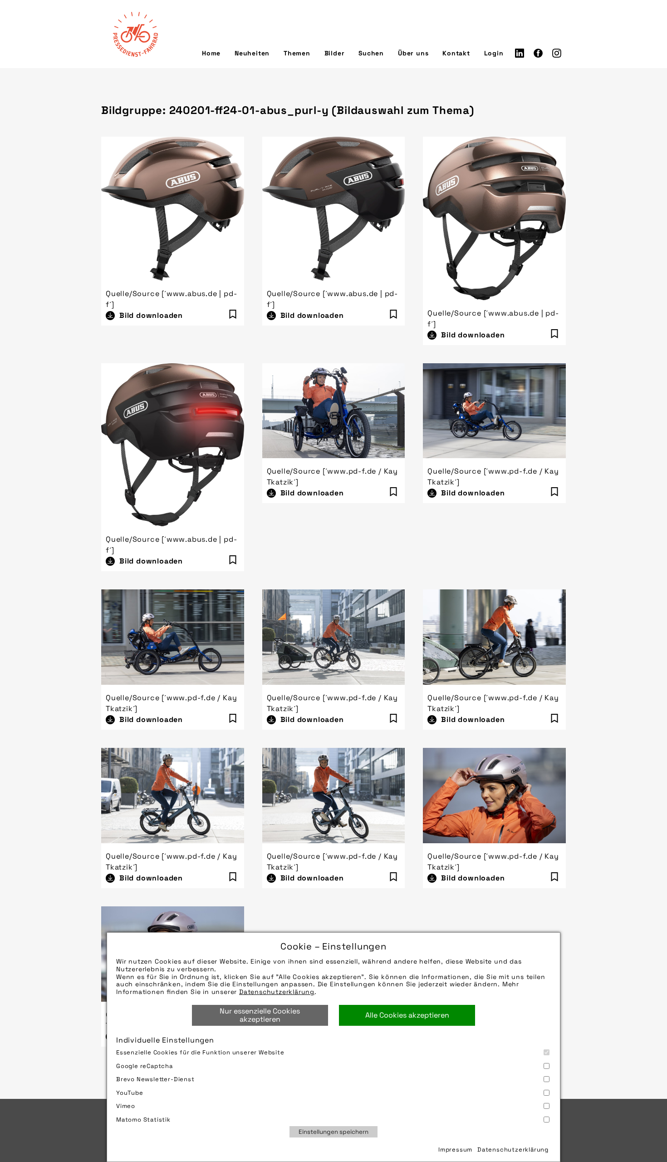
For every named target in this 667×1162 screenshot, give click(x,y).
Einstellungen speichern (333, 1132)
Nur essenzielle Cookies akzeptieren (260, 1015)
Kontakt (456, 53)
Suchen (371, 53)
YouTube (129, 1093)
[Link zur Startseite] (135, 34)
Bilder (334, 53)
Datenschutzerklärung (276, 992)
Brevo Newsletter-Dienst (155, 1079)
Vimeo (125, 1106)
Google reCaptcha (144, 1066)
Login (494, 53)
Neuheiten (252, 53)
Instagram (556, 53)
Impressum (455, 1149)
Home (211, 53)
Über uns (413, 53)
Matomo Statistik (143, 1119)
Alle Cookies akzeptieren (407, 1015)
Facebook (538, 53)
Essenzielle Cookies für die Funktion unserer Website (200, 1052)
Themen (297, 53)
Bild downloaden (151, 315)
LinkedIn (519, 53)
